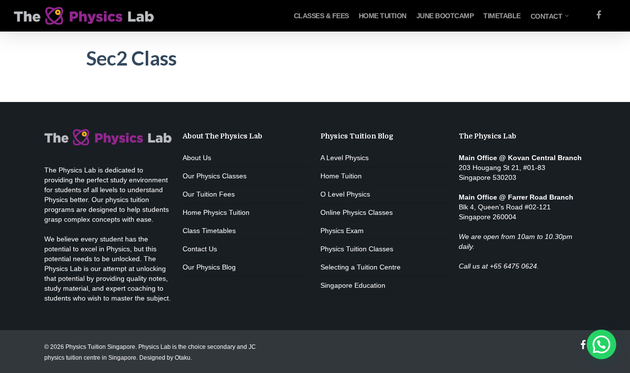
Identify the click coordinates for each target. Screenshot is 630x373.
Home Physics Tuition (216, 212)
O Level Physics (345, 194)
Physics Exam (342, 231)
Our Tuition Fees (209, 194)
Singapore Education (352, 285)
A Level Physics (344, 158)
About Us (197, 158)
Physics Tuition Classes (356, 249)
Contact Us (200, 249)
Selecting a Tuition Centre (360, 267)
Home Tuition (341, 176)
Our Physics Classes (215, 176)
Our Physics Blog (209, 267)
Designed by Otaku (164, 357)
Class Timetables (209, 231)
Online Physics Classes (356, 212)
